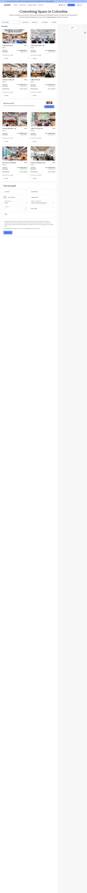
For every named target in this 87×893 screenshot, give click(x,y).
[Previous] (4, 1)
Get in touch (49, 106)
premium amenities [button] (51, 17)
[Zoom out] (85, 29)
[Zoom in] (85, 26)
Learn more (51, 1)
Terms (43, 224)
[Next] (5, 1)
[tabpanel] (28, 103)
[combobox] (5, 197)
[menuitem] (16, 5)
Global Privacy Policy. (36, 228)
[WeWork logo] (7, 4)
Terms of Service (22, 228)
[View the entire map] (85, 33)
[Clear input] (20, 22)
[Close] (82, 1)
